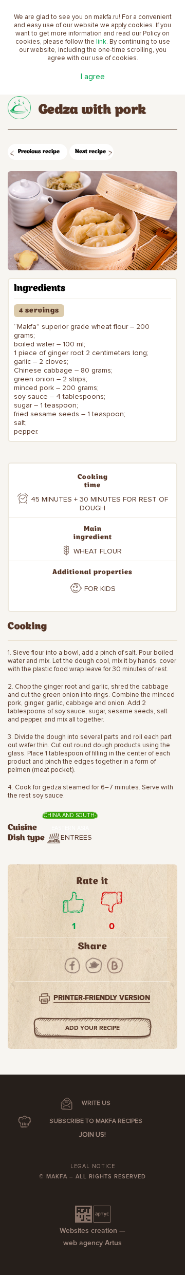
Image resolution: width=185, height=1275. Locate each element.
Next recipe (90, 152)
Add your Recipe (92, 1028)
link (101, 42)
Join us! (92, 1135)
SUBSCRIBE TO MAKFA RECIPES (95, 1121)
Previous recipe (39, 152)
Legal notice (92, 1166)
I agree (93, 76)
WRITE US (96, 1103)
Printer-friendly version (101, 997)
